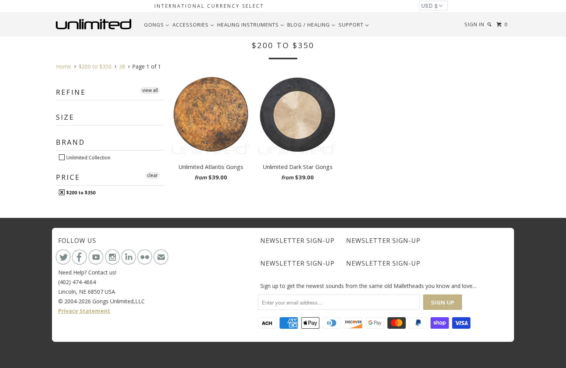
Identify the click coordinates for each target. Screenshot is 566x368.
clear (152, 175)
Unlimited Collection (88, 157)
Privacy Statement (84, 310)
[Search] (490, 24)
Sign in (474, 24)
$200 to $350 (80, 192)
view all (150, 90)
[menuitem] (156, 24)
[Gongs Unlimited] (95, 24)
